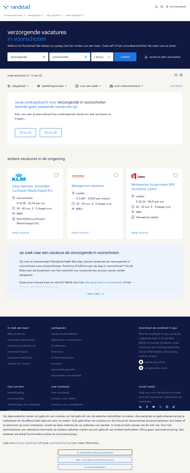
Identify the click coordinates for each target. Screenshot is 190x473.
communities (15, 398)
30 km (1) (25, 132)
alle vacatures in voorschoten (103, 282)
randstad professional (21, 345)
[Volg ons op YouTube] (154, 406)
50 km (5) (51, 132)
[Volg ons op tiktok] (174, 406)
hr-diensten (58, 345)
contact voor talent (63, 398)
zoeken (125, 56)
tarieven (56, 363)
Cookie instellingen (95, 467)
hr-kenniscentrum (62, 357)
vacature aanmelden (64, 333)
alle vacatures (16, 333)
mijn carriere (15, 386)
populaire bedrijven (20, 357)
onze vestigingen (62, 410)
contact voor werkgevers (67, 404)
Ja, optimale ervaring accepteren (95, 452)
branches (57, 351)
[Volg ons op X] (161, 406)
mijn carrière (53, 15)
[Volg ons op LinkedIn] (141, 406)
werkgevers (34, 15)
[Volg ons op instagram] (168, 406)
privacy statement (26, 442)
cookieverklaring (59, 442)
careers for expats (18, 363)
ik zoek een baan (13, 15)
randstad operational (20, 339)
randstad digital (17, 351)
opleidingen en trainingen (24, 404)
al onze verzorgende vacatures (38, 286)
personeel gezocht (63, 369)
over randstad (73, 15)
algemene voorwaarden (66, 339)
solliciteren (14, 410)
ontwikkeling (15, 392)
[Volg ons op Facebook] (147, 406)
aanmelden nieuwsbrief (66, 375)
